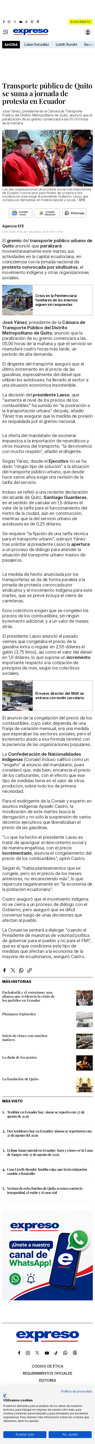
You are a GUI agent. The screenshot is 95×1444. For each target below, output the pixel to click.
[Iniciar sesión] (88, 32)
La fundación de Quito (20, 1079)
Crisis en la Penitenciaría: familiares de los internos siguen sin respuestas (56, 300)
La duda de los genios (19, 1057)
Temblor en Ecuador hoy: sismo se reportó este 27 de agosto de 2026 (45, 1114)
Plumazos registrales (19, 1014)
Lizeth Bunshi (66, 44)
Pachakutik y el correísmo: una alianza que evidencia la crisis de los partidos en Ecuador (28, 996)
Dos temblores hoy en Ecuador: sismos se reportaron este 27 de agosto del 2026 (49, 1133)
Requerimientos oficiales (47, 1373)
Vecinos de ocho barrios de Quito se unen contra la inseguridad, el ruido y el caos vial (44, 1190)
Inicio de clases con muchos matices (24, 1037)
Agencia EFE (13, 226)
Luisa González (36, 44)
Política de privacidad (76, 1391)
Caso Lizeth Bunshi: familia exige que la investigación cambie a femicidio (47, 1171)
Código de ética (47, 1366)
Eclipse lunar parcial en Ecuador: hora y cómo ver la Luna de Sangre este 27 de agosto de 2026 (50, 1152)
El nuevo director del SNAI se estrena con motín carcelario (59, 695)
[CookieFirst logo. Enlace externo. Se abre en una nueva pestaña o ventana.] (5, 1396)
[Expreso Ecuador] (47, 1340)
